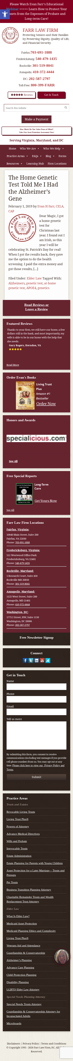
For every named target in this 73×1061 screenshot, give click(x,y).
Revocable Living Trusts (21, 811)
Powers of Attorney (18, 826)
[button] (5, 14)
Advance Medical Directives (23, 833)
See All (13, 461)
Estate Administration (19, 855)
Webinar (12, 9)
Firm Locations (57, 163)
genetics (43, 288)
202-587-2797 (39, 79)
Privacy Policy (31, 1043)
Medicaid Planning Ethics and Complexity (31, 930)
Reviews (28, 94)
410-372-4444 (43, 72)
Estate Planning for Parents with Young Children (35, 863)
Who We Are (28, 148)
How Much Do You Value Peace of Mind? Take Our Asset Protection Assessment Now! (36, 130)
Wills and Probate (17, 841)
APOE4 (31, 288)
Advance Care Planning (20, 967)
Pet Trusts (12, 882)
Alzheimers (16, 283)
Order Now (46, 403)
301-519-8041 (43, 65)
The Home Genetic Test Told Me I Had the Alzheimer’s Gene (33, 188)
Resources (13, 163)
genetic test (34, 283)
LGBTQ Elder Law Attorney (23, 989)
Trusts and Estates (17, 804)
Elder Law (34, 278)
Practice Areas (16, 156)
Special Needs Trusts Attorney (24, 1004)
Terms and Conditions (53, 1043)
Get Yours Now (46, 501)
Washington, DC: (17, 612)
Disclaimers (13, 1043)
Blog (48, 156)
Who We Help (51, 148)
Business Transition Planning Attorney (29, 889)
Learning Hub (35, 163)
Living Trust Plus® (17, 819)
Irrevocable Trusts (17, 848)
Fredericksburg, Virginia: (23, 550)
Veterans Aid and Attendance (23, 945)
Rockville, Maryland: (20, 571)
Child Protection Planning (21, 974)
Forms (62, 156)
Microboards (14, 1023)
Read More (13, 365)
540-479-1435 (46, 59)
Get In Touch (51, 94)
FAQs (35, 156)
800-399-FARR (43, 85)
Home (12, 148)
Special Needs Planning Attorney (26, 996)
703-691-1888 (41, 52)
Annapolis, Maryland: (21, 591)
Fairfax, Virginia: (18, 529)
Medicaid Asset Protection (22, 923)
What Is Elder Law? (18, 916)
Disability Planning (18, 982)
